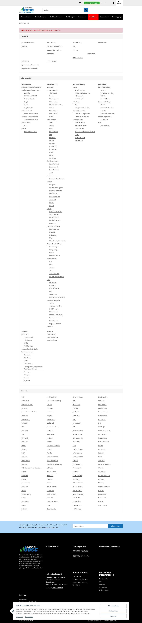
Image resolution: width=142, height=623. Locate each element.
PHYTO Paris (77, 509)
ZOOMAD (76, 472)
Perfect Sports (26, 494)
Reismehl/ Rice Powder (56, 179)
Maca (51, 264)
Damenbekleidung (104, 87)
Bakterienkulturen (81, 125)
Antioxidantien (80, 122)
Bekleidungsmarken (104, 117)
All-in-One (52, 223)
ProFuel (49, 449)
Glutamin (52, 137)
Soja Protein (53, 111)
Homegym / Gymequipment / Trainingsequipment (33, 368)
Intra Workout (54, 164)
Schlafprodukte (80, 137)
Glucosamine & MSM (82, 117)
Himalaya (50, 408)
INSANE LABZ (102, 408)
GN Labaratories (78, 483)
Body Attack (26, 419)
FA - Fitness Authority (54, 401)
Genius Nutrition (27, 404)
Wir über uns (51, 42)
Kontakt (103, 3)
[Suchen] (86, 10)
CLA (50, 291)
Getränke (27, 93)
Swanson (25, 464)
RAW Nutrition (77, 453)
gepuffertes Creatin (55, 191)
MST (23, 434)
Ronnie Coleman (52, 457)
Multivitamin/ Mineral (31, 120)
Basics (75, 87)
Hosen (103, 90)
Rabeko (49, 453)
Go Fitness (50, 490)
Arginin (51, 125)
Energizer (52, 232)
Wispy (24, 498)
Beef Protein (53, 114)
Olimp (24, 446)
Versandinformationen (54, 50)
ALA (76, 105)
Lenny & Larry (102, 412)
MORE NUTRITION (104, 431)
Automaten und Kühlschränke (31, 87)
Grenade (24, 408)
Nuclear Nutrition (104, 487)
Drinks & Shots (54, 229)
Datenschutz (29, 617)
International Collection (29, 412)
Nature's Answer (78, 494)
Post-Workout (54, 170)
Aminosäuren (26, 122)
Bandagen (27, 355)
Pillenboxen (28, 340)
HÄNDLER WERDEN (91, 3)
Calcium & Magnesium (82, 114)
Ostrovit (24, 509)
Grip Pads (27, 358)
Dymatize (50, 431)
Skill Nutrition (51, 494)
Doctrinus (25, 431)
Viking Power (102, 505)
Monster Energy (78, 431)
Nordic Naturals (78, 397)
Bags (99, 122)
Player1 (24, 449)
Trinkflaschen (28, 346)
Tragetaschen (105, 125)
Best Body (76, 479)
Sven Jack (101, 460)
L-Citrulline (52, 149)
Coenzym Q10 (79, 128)
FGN (23, 397)
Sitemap (75, 50)
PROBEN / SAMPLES (30, 96)
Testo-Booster (51, 259)
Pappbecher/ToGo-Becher (30, 349)
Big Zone (101, 479)
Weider (24, 472)
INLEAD (75, 408)
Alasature (50, 475)
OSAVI (24, 490)
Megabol (50, 416)
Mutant (100, 483)
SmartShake (26, 460)
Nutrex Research (103, 442)
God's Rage (76, 404)
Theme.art (98, 620)
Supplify (75, 460)
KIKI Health (76, 498)
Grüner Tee (53, 294)
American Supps (52, 502)
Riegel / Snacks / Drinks (54, 244)
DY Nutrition (77, 423)
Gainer (24, 128)
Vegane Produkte (55, 324)
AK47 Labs (25, 475)
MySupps (50, 438)
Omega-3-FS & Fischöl (82, 108)
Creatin (49, 182)
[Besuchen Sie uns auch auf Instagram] (52, 551)
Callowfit (24, 423)
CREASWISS (25, 401)
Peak (74, 446)
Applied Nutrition (104, 475)
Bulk (48, 505)
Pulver (51, 155)
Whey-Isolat (53, 102)
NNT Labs (25, 442)
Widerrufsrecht (78, 57)
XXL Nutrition (51, 472)
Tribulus (52, 267)
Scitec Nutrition (78, 457)
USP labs (50, 468)
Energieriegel (53, 250)
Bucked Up (101, 419)
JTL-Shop (113, 620)
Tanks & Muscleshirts (107, 114)
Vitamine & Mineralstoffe (30, 117)
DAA (50, 262)
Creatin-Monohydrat (56, 188)
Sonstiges (52, 158)
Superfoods (79, 140)
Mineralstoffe (79, 96)
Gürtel (26, 361)
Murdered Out (77, 434)
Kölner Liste (53, 312)
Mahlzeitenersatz (55, 220)
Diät (48, 279)
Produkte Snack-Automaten (31, 90)
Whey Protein (53, 99)
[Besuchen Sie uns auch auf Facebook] (48, 551)
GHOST (49, 404)
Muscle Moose (77, 487)
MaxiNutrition (77, 490)
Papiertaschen (28, 337)
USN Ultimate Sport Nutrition (31, 468)
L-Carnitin (52, 285)
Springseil (27, 375)
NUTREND (76, 442)
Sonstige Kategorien (53, 300)
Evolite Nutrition (52, 427)
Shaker (26, 343)
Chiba (49, 483)
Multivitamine (79, 99)
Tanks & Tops (105, 99)
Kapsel (51, 140)
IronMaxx (50, 412)
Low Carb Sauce (54, 288)
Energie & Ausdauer (53, 226)
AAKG (51, 122)
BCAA (25, 125)
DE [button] (80, 3)
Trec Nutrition (77, 464)
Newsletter (50, 54)
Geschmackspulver (55, 306)
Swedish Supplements (54, 464)
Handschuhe (28, 364)
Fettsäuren (76, 102)
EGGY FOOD (102, 494)
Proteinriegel (53, 247)
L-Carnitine (53, 146)
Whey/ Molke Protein (31, 114)
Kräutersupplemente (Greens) (85, 131)
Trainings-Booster (53, 161)
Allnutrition (25, 502)
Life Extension (102, 397)
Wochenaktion (52, 340)
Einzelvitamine (80, 90)
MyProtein (25, 438)
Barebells (50, 479)
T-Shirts (103, 96)
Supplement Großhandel (30, 69)
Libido (77, 134)
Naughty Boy (102, 438)
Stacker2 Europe (52, 460)
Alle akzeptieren (113, 606)
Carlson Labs (77, 505)
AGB (74, 46)
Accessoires (25, 334)
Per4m (100, 446)
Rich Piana (25, 457)
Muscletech (102, 434)
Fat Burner (52, 282)
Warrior (100, 468)
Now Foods (102, 498)
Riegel (26, 102)
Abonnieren (115, 526)
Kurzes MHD (51, 334)
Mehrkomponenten (55, 105)
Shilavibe (50, 498)
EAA (50, 134)
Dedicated (50, 423)
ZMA (50, 270)
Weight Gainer (54, 214)
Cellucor (75, 427)
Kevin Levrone (51, 487)
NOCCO (49, 442)
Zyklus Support (54, 273)
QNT (23, 453)
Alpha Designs (77, 475)
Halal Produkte (54, 309)
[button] (113, 3)
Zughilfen (27, 381)
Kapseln (52, 143)
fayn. (74, 401)
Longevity (50, 87)
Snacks (26, 105)
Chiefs (24, 505)
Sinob (100, 457)
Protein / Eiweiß (27, 111)
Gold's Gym (104, 120)
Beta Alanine (53, 131)
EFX (99, 423)
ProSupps (25, 487)
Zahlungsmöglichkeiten (54, 46)
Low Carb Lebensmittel (57, 297)
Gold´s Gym (102, 404)
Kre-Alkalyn (53, 194)
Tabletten (52, 199)
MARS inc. (25, 416)
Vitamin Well (77, 468)
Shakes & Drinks (54, 256)
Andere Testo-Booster (56, 276)
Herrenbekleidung (104, 102)
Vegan (51, 96)
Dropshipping (116, 17)
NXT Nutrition (51, 397)
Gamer (51, 303)
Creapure (52, 185)
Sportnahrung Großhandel (30, 65)
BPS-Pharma (51, 419)
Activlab (101, 490)
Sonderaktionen (52, 337)
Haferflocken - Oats (55, 211)
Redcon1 (101, 453)
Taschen (26, 378)
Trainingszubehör (27, 352)
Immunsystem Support (82, 93)
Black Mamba (51, 509)
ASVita (24, 479)
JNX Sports (76, 412)
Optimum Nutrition (53, 446)
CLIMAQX (101, 427)
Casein (51, 108)
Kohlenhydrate (52, 176)
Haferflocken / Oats (30, 131)
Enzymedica (77, 502)
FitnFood (101, 401)
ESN (23, 427)
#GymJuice (101, 472)
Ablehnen (113, 616)
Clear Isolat (53, 93)
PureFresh (101, 449)
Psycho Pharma (78, 449)
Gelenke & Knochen (79, 111)
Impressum (19, 617)
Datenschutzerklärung (50, 527)
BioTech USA (26, 483)
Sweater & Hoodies (107, 93)
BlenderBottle (102, 416)
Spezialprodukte (54, 197)
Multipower (51, 434)
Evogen (100, 502)
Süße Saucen (53, 321)
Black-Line (76, 416)
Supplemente (28, 108)
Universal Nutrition (104, 464)
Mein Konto (25, 61)
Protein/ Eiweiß (29, 99)
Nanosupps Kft (78, 438)
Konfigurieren (113, 611)
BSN (74, 419)
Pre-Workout (53, 167)
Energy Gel (52, 235)
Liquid (51, 117)
